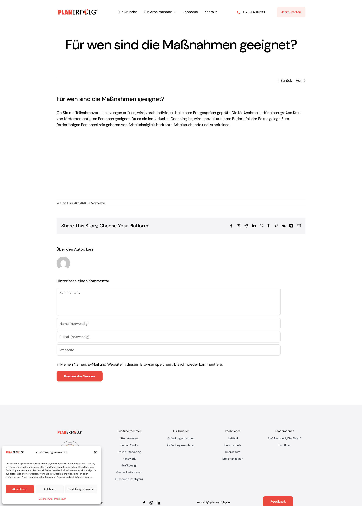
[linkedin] (158, 502)
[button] (95, 452)
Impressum (60, 498)
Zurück (286, 80)
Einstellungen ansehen (81, 489)
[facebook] (144, 502)
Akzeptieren (19, 489)
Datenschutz (45, 498)
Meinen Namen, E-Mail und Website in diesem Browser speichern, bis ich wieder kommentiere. (141, 364)
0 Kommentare (96, 203)
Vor (299, 80)
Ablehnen (49, 489)
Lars (63, 203)
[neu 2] (78, 5)
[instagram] (151, 502)
